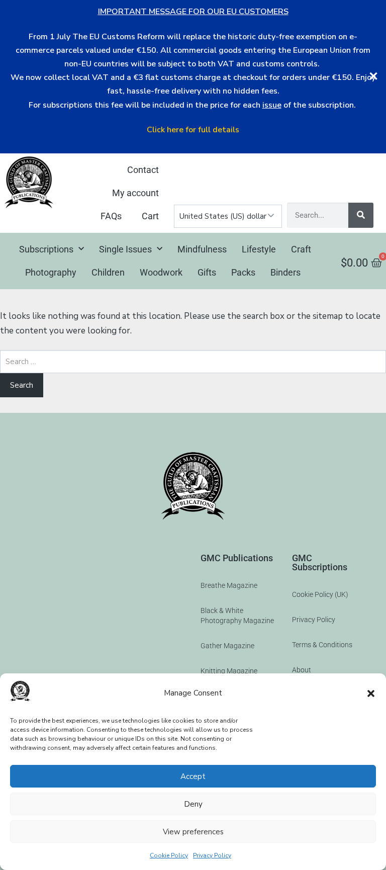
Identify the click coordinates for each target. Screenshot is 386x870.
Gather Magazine (227, 646)
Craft (301, 249)
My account (135, 193)
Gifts (207, 272)
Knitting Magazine (229, 671)
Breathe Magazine (229, 585)
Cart (150, 216)
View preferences (193, 832)
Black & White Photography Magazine (237, 615)
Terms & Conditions (322, 645)
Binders (285, 272)
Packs (243, 272)
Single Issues (125, 249)
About (301, 670)
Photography (50, 272)
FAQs (111, 216)
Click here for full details (193, 129)
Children (108, 272)
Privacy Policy (212, 855)
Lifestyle (259, 249)
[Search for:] (193, 361)
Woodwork (161, 272)
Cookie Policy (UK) (320, 594)
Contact (143, 169)
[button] (371, 693)
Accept (193, 776)
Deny (193, 804)
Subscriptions (46, 249)
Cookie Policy (169, 855)
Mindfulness (202, 249)
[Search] (360, 215)
